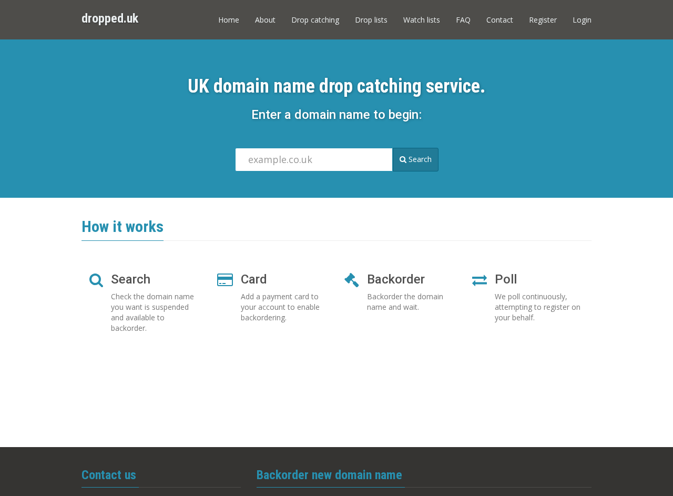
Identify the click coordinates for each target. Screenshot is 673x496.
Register (543, 20)
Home (228, 20)
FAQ (463, 20)
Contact (499, 20)
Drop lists (371, 20)
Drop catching (315, 20)
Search (419, 159)
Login (582, 20)
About (265, 20)
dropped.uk (109, 18)
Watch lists (421, 20)
